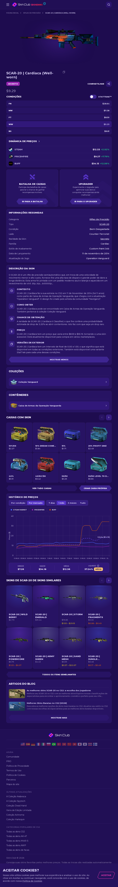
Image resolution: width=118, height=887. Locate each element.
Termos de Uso (13, 770)
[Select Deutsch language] (33, 744)
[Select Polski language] (48, 744)
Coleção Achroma (15, 815)
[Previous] (102, 417)
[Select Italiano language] (43, 744)
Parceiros (11, 779)
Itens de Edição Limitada (18, 810)
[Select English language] (22, 744)
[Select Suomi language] (95, 744)
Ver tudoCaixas (41, 488)
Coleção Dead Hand (16, 805)
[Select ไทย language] (90, 744)
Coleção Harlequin (15, 819)
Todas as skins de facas (17, 850)
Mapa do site (12, 784)
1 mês (61, 503)
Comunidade (12, 756)
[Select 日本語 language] (79, 744)
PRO (8, 761)
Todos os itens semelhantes (59, 674)
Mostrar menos (59, 359)
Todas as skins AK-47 (16, 836)
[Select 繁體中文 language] (74, 744)
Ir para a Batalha (32, 201)
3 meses (72, 503)
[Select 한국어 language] (84, 744)
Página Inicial (12, 13)
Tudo (83, 503)
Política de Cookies (15, 775)
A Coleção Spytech (15, 801)
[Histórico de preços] (39, 141)
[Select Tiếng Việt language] (64, 744)
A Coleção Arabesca (16, 796)
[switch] (93, 97)
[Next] (109, 417)
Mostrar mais (59, 718)
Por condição (18, 503)
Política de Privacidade (17, 766)
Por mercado (36, 503)
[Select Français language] (38, 744)
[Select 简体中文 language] (69, 744)
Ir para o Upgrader (85, 201)
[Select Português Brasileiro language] (53, 744)
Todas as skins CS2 (15, 831)
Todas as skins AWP (16, 845)
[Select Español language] (28, 744)
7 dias (52, 503)
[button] (19, 606)
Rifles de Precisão (32, 13)
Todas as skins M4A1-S (17, 841)
